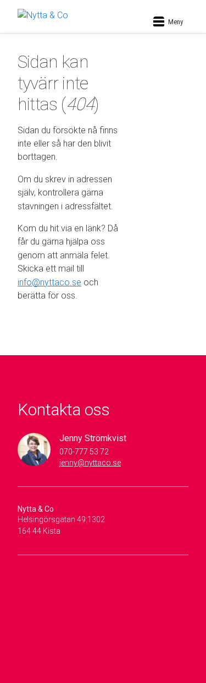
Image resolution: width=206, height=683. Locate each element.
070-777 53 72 (84, 451)
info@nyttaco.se (49, 282)
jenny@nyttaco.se (90, 462)
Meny (175, 22)
